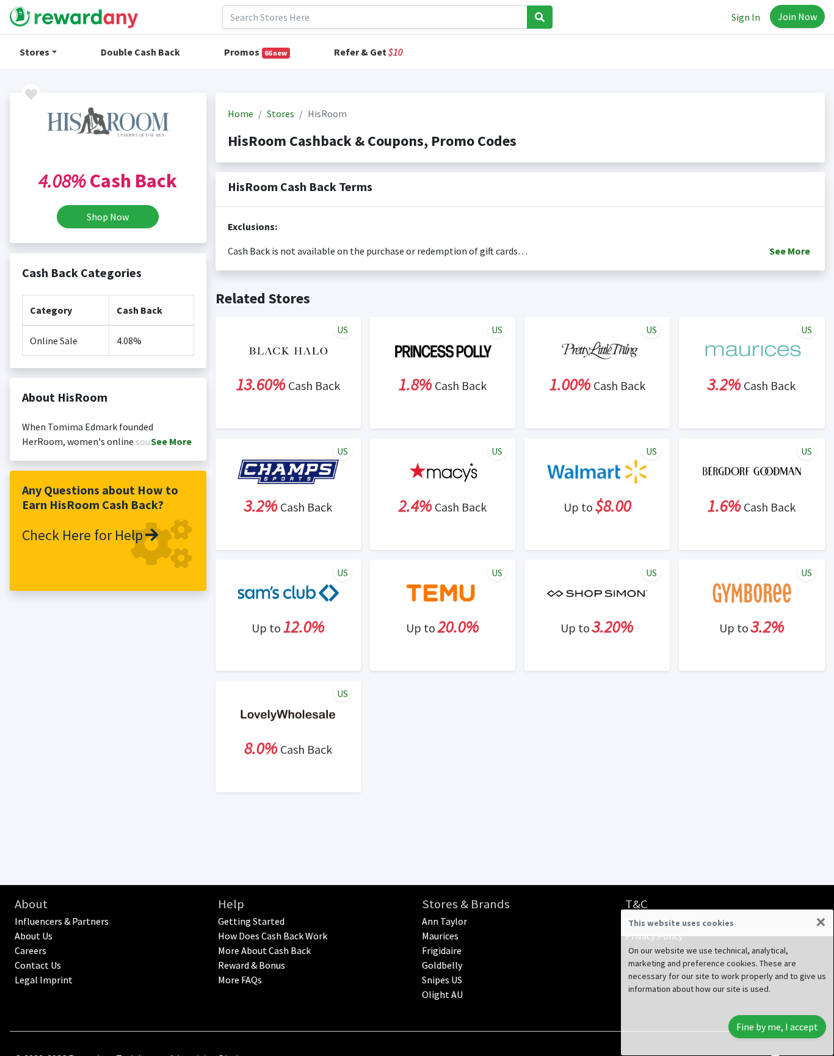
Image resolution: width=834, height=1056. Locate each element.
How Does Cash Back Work (272, 936)
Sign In (745, 17)
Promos (256, 52)
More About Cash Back (264, 950)
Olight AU (442, 994)
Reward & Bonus (251, 965)
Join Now (797, 16)
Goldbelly (442, 965)
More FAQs (240, 980)
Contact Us (38, 965)
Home (240, 113)
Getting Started (251, 921)
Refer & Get (368, 52)
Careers (30, 950)
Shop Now (108, 217)
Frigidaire (442, 950)
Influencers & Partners (62, 921)
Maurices (440, 936)
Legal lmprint (44, 980)
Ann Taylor (444, 921)
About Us (34, 936)
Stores (34, 52)
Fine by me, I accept (777, 1027)
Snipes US (442, 980)
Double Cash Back (140, 52)
